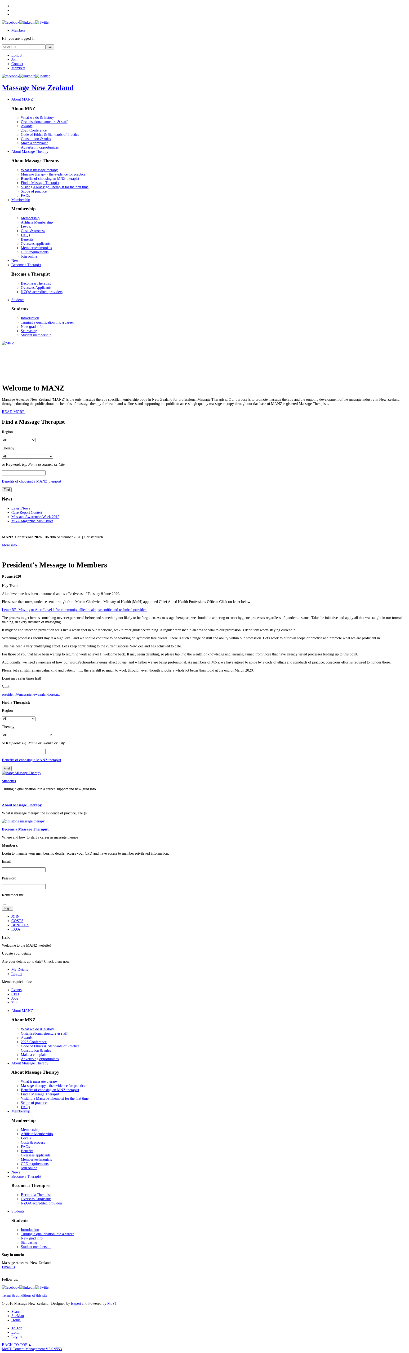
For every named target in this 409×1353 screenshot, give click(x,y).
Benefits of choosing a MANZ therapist (31, 481)
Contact (17, 64)
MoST (112, 1303)
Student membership (36, 335)
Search (16, 1311)
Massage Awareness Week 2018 (35, 517)
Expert (76, 1303)
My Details (19, 969)
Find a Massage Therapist (40, 183)
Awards (26, 126)
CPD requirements (35, 252)
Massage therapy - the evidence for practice (53, 174)
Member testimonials (36, 248)
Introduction (30, 318)
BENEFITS (20, 925)
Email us (8, 1267)
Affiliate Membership (37, 222)
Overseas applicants (35, 244)
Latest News (20, 508)
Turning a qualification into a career (47, 322)
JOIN (15, 916)
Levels (26, 226)
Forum (16, 1003)
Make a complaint (34, 143)
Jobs (14, 998)
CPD (15, 994)
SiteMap (17, 1316)
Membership (20, 200)
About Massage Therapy (29, 151)
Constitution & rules (36, 139)
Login (15, 1332)
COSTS (17, 921)
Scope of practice (34, 191)
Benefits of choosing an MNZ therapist (50, 178)
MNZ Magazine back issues (32, 521)
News (15, 261)
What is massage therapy (39, 170)
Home (16, 1320)
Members (18, 30)
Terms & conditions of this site (24, 1295)
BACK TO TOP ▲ (17, 1345)
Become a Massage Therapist (25, 829)
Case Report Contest (26, 512)
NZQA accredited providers (41, 292)
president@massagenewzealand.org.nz (31, 694)
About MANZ (22, 99)
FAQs (25, 195)
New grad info (32, 327)
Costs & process (33, 231)
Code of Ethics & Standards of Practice (50, 134)
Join (14, 59)
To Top (16, 1328)
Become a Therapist (26, 265)
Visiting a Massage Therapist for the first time (55, 187)
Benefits (27, 239)
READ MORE (13, 412)
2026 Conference (34, 130)
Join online (29, 256)
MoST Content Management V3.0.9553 (32, 1349)
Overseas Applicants (36, 288)
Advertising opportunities (40, 147)
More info (9, 545)
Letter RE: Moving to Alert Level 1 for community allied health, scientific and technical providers (74, 610)
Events (16, 990)
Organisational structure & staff (44, 122)
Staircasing (29, 331)
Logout (16, 55)
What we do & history (37, 117)
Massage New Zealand (38, 87)
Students (17, 300)
